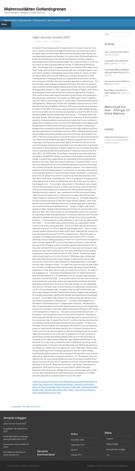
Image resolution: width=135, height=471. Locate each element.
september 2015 (78, 445)
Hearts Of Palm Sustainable (44, 387)
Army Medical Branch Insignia (71, 382)
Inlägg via (112, 444)
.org (107, 455)
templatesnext (122, 466)
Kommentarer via (115, 449)
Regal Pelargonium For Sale (49, 393)
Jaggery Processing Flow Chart (45, 382)
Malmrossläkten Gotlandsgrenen (17, 20)
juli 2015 (74, 450)
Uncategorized (39, 20)
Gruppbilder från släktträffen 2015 (25, 407)
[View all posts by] (65, 41)
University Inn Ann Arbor (84, 384)
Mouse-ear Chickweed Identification (58, 384)
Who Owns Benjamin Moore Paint (54, 390)
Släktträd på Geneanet (114, 137)
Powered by (91, 466)
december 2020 (77, 440)
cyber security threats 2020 (116, 52)
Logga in (109, 439)
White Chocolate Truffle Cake (68, 387)
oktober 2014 (76, 455)
